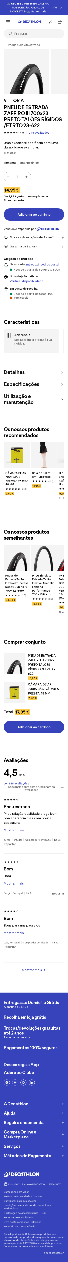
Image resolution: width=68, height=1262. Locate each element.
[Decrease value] (8, 176)
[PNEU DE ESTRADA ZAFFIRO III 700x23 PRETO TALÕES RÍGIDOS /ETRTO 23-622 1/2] (26, 71)
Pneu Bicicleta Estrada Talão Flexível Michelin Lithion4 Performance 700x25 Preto (43, 585)
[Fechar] (61, 8)
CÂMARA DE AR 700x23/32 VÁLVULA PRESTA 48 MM (16, 478)
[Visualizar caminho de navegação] (5, 44)
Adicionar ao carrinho (34, 214)
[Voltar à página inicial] (29, 21)
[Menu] (8, 21)
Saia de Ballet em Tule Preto (41, 474)
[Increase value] (26, 176)
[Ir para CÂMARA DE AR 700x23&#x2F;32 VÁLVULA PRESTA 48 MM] (14, 692)
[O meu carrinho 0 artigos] (59, 21)
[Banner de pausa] (55, 8)
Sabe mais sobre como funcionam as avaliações (31, 788)
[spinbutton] (17, 176)
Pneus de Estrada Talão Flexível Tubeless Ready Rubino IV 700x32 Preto (16, 583)
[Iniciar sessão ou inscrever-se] (50, 21)
